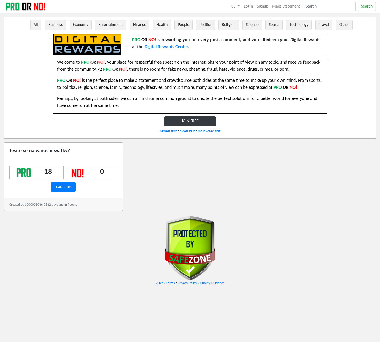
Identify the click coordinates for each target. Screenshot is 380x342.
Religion (228, 25)
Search (367, 6)
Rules (159, 283)
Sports (274, 25)
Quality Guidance (212, 283)
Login (248, 6)
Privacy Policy (187, 283)
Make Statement (286, 6)
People (183, 25)
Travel (324, 25)
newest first (168, 131)
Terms (170, 283)
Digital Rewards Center (166, 47)
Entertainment (110, 25)
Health (162, 25)
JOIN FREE (190, 121)
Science (252, 25)
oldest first (187, 131)
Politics (205, 25)
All (36, 25)
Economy (80, 25)
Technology (299, 25)
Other (344, 25)
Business (55, 25)
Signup (262, 6)
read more (63, 187)
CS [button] (234, 6)
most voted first (209, 131)
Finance (139, 25)
